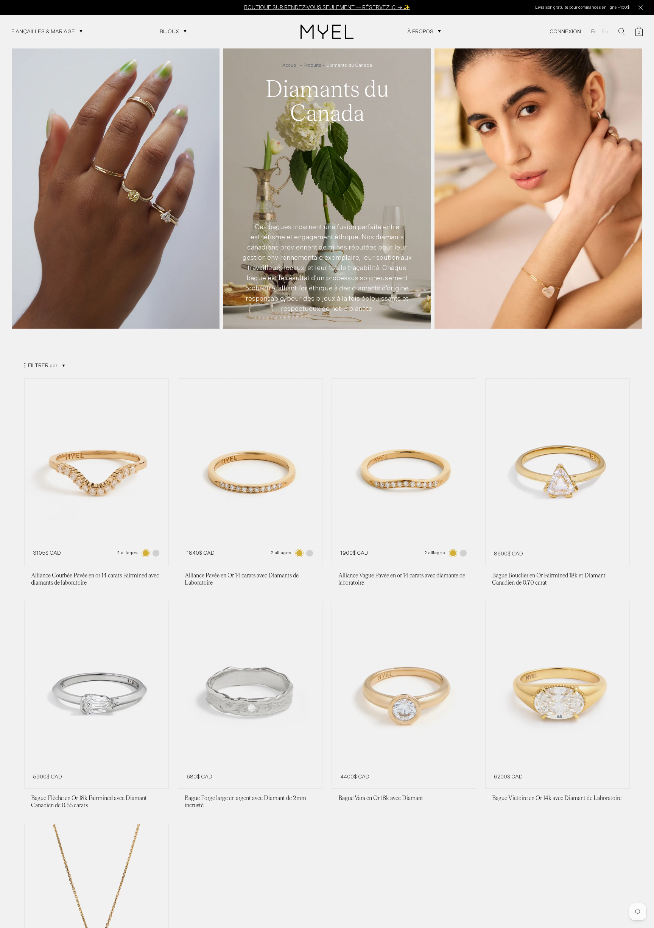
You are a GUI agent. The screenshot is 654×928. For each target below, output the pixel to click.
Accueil (290, 65)
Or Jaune (146, 553)
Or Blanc (156, 553)
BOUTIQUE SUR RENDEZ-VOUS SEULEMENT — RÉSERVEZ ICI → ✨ (327, 7)
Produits (312, 65)
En (605, 31)
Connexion (565, 31)
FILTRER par (43, 365)
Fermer (640, 7)
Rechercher (621, 32)
